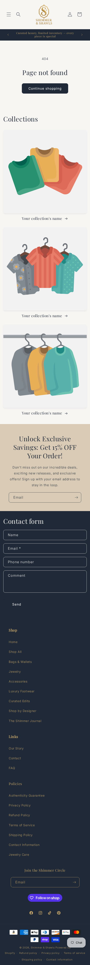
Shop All (15, 652)
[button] (9, 14)
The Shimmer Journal (25, 721)
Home (13, 642)
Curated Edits (19, 701)
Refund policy (28, 953)
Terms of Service (22, 825)
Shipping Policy (21, 835)
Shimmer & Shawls (43, 947)
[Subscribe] (76, 497)
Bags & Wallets (20, 662)
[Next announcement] (82, 34)
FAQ (12, 768)
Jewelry (15, 671)
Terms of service (74, 953)
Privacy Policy (20, 805)
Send (16, 604)
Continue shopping (45, 88)
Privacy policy (51, 953)
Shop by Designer (22, 711)
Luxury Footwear (22, 691)
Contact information (59, 959)
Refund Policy (19, 815)
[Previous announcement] (8, 34)
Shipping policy (32, 959)
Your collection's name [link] (42, 218)
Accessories (18, 681)
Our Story (16, 748)
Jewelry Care (19, 854)
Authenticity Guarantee (27, 795)
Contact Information (24, 845)
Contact (15, 758)
